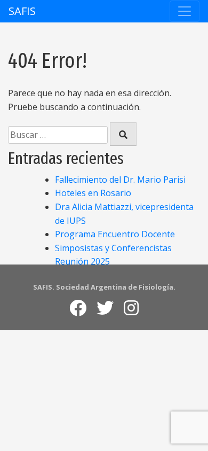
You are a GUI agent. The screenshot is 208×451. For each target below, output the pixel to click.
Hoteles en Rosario (93, 193)
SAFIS (22, 11)
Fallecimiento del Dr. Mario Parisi (120, 179)
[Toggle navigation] (184, 11)
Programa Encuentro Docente (115, 234)
